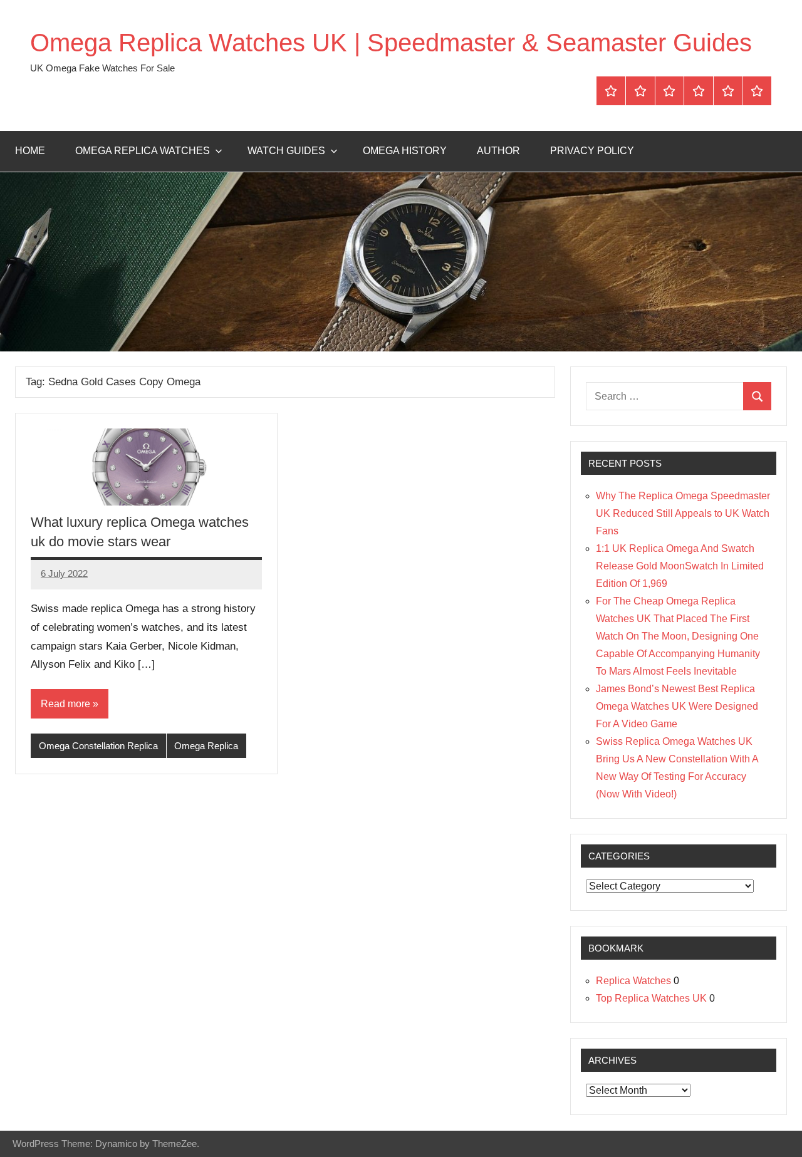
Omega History (405, 150)
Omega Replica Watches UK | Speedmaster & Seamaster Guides (391, 42)
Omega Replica (206, 745)
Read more (65, 703)
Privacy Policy (592, 150)
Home (30, 150)
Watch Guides (286, 150)
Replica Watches (633, 980)
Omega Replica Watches (142, 150)
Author (498, 150)
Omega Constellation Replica (98, 745)
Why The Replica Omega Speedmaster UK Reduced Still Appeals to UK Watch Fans (683, 513)
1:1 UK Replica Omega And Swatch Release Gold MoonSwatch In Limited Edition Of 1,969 (680, 566)
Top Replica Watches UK (651, 998)
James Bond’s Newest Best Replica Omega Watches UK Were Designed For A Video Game (677, 706)
